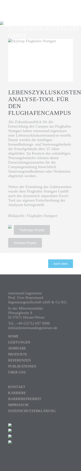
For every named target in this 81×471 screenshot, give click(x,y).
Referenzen (19, 360)
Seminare (17, 348)
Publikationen (22, 366)
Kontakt (16, 387)
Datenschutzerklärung (32, 411)
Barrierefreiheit (24, 399)
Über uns (17, 372)
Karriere (17, 393)
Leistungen (19, 342)
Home (13, 336)
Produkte (17, 354)
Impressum (18, 405)
